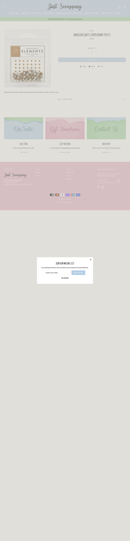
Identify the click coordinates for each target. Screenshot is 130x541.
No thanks (65, 278)
